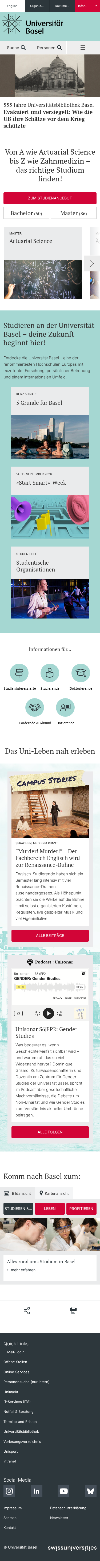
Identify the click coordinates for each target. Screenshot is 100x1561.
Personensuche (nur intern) (26, 1382)
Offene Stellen (15, 1362)
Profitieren (81, 1208)
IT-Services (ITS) (17, 1402)
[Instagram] (9, 1492)
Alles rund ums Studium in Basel (41, 1261)
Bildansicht (21, 1193)
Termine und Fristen (20, 1421)
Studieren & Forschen (19, 1208)
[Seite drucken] (73, 1310)
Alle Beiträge (50, 935)
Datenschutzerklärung (68, 1508)
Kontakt (9, 1527)
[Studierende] (50, 673)
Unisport (10, 1451)
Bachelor (26, 213)
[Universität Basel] (32, 24)
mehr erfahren (23, 1270)
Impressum (12, 1508)
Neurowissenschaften (48, 115)
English (12, 6)
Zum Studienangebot (50, 198)
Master (73, 213)
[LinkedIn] (36, 1492)
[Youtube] (63, 1492)
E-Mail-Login (14, 1352)
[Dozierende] (65, 707)
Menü (83, 47)
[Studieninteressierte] (19, 673)
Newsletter (59, 1518)
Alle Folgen (50, 1132)
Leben (50, 1208)
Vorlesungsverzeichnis (22, 1441)
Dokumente (63, 6)
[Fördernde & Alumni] (34, 707)
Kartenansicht (57, 1193)
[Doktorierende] (80, 673)
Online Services (16, 1372)
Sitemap (10, 1518)
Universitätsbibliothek (21, 1431)
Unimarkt (10, 1392)
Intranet (9, 1461)
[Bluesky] (91, 1492)
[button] (26, 1310)
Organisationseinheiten (40, 6)
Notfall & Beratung (18, 1411)
